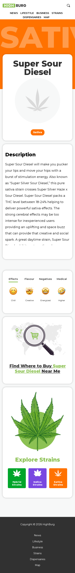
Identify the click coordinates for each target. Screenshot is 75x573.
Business (42, 13)
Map (47, 17)
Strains (57, 13)
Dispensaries (32, 17)
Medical (62, 279)
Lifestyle (27, 13)
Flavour (29, 279)
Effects (13, 279)
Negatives (45, 279)
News (14, 13)
